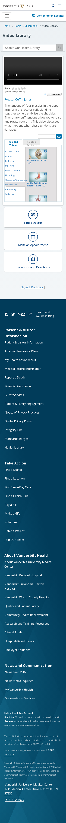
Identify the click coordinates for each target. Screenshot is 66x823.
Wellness (9, 194)
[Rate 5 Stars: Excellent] (24, 88)
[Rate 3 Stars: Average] (18, 88)
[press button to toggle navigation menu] (60, 5)
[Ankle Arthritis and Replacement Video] (45, 174)
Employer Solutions (17, 650)
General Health (12, 170)
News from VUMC (16, 672)
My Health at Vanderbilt (20, 360)
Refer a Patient (14, 531)
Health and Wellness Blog (45, 314)
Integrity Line (14, 430)
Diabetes (9, 161)
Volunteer (11, 522)
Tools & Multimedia (25, 25)
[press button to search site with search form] (53, 5)
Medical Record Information (23, 369)
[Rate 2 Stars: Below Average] (16, 88)
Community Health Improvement (26, 615)
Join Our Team (14, 540)
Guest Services (14, 395)
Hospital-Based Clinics (19, 641)
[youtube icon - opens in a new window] (22, 314)
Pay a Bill (11, 505)
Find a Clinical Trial (17, 496)
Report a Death (15, 377)
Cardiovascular (12, 151)
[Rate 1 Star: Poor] (13, 88)
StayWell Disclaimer (32, 287)
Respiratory (10, 189)
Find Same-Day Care (18, 487)
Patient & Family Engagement (24, 404)
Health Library (14, 447)
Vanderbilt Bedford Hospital (23, 575)
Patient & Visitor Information (24, 342)
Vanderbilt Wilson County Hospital (27, 597)
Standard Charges (17, 439)
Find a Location (15, 478)
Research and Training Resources (27, 624)
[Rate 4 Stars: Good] (21, 88)
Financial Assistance (18, 386)
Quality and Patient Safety (22, 606)
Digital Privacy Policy (18, 421)
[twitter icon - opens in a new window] (13, 314)
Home (6, 25)
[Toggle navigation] (7, 15)
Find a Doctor (13, 470)
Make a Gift (12, 513)
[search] (29, 48)
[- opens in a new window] (54, 94)
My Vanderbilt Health (19, 690)
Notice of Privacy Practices (22, 412)
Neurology (10, 175)
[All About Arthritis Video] (45, 151)
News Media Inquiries (19, 681)
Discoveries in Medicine (20, 698)
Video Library (50, 25)
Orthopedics (11, 184)
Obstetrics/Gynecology (16, 180)
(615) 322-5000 (14, 800)
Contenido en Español (50, 15)
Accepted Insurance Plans (21, 351)
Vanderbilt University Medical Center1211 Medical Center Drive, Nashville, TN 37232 (31, 789)
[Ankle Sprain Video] (45, 197)
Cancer (8, 156)
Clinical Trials (13, 632)
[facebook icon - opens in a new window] (6, 314)
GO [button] (58, 136)
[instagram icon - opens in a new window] (30, 314)
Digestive (9, 165)
